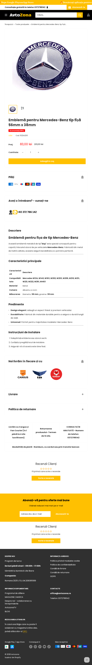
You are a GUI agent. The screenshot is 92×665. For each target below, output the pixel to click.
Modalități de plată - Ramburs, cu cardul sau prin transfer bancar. (46, 447)
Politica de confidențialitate (63, 564)
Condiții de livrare (58, 568)
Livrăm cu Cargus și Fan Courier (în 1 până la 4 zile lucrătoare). (19, 432)
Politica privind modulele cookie (65, 560)
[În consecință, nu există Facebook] (30, 646)
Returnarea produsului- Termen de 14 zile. (46, 432)
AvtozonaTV (10, 607)
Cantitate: (14, 152)
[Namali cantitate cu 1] (22, 152)
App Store (20, 2)
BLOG (7, 611)
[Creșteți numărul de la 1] (38, 152)
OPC (25, 631)
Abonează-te (78, 7)
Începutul (9, 24)
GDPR (53, 576)
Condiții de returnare (59, 572)
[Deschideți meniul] (6, 15)
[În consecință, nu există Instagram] (35, 646)
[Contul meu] (88, 15)
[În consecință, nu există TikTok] (49, 646)
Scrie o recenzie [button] (46, 478)
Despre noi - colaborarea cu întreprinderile (18, 602)
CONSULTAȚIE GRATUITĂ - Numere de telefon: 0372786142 (73, 432)
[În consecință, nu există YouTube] (44, 646)
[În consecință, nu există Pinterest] (40, 646)
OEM (10, 135)
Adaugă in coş (47, 161)
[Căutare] (80, 15)
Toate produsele (22, 24)
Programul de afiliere (14, 593)
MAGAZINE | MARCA (14, 597)
